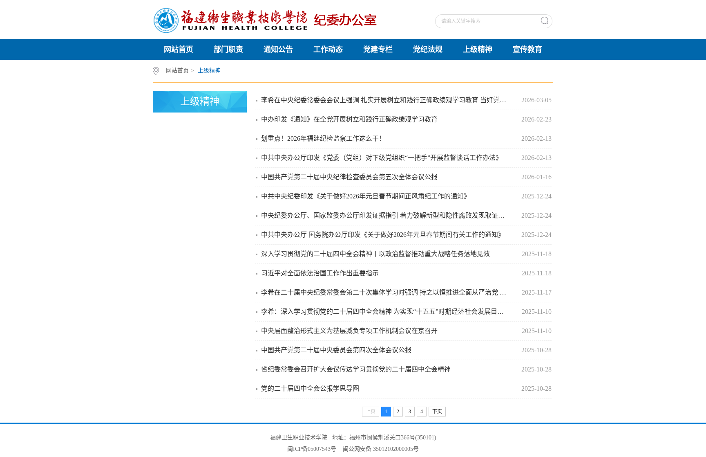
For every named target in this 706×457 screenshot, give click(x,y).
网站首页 (178, 49)
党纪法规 (427, 49)
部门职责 (228, 49)
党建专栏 (378, 49)
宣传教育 (527, 49)
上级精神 (477, 49)
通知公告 (278, 49)
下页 (437, 411)
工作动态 (328, 49)
